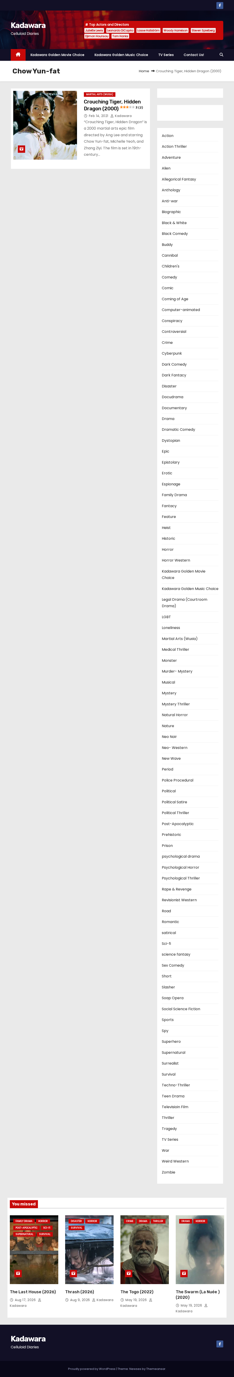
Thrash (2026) (79, 1291)
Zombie (168, 1172)
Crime (167, 342)
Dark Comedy (174, 364)
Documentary (174, 408)
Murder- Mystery (177, 671)
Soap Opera (172, 998)
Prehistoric (171, 834)
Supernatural (173, 1052)
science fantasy (176, 954)
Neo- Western (174, 747)
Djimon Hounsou (96, 36)
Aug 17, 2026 (26, 1300)
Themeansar (155, 1369)
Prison (167, 845)
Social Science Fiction (181, 1009)
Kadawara (28, 25)
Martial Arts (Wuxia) (99, 94)
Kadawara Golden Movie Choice (58, 55)
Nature (168, 726)
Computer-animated (181, 309)
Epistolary (171, 462)
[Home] (18, 55)
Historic (168, 538)
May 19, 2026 (136, 1300)
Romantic (170, 921)
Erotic (167, 473)
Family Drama (174, 495)
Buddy (167, 244)
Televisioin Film (175, 1107)
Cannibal (170, 255)
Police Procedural (177, 780)
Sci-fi (166, 943)
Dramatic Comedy (178, 429)
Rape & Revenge (176, 889)
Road (166, 911)
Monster (169, 660)
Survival (169, 1074)
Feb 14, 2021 (99, 116)
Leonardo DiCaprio (120, 30)
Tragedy (169, 1128)
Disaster (169, 386)
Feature (169, 516)
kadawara (123, 116)
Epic (165, 451)
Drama (168, 418)
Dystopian (171, 440)
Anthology (171, 190)
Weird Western (175, 1161)
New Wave (171, 758)
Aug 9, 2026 (80, 1300)
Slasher (168, 987)
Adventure (171, 157)
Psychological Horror (180, 867)
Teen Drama (173, 1096)
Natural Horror (175, 715)
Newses (135, 1369)
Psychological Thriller (181, 878)
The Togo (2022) (136, 1291)
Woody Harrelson (176, 30)
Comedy (169, 277)
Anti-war (170, 201)
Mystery (169, 693)
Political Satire (174, 802)
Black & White (174, 222)
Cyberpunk (172, 353)
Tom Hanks (120, 36)
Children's (170, 266)
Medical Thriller (175, 649)
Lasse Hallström (148, 30)
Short (167, 976)
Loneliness (171, 627)
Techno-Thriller (176, 1085)
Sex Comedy (173, 965)
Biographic (171, 211)
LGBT (166, 617)
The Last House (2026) (33, 1291)
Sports (168, 1019)
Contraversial (174, 331)
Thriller (168, 1117)
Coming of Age (175, 299)
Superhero (171, 1041)
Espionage (171, 484)
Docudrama (172, 397)
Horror (168, 549)
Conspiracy (172, 320)
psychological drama (181, 856)
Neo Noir (169, 736)
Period (167, 769)
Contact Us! (194, 55)
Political (169, 791)
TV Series (166, 55)
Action (167, 135)
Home (144, 71)
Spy (165, 1030)
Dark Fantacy (174, 375)
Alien (166, 168)
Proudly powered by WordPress (92, 1369)
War (165, 1150)
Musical (168, 682)
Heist (166, 527)
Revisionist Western (179, 900)
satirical (169, 932)
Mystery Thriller (176, 704)
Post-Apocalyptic (178, 823)
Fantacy (169, 506)
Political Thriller (175, 812)
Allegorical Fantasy (179, 179)
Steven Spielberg (203, 30)
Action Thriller (174, 146)
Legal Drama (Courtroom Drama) (184, 603)
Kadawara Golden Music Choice (121, 55)
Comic (167, 288)
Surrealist (170, 1063)
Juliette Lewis (94, 30)
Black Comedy (175, 233)
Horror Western (176, 560)
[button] (221, 54)
